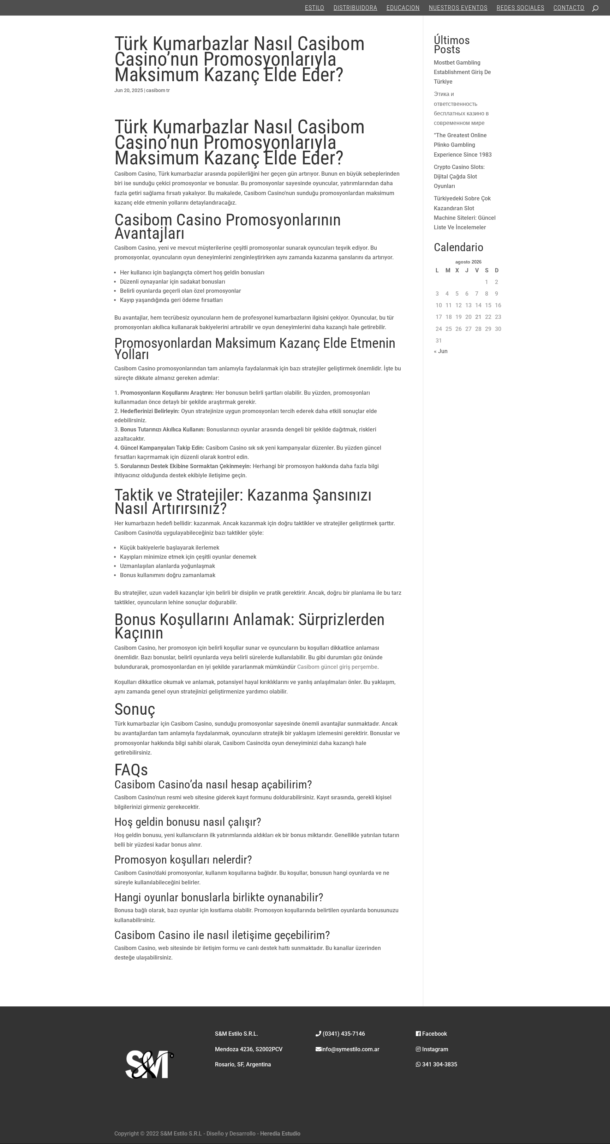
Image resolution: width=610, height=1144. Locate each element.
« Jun (441, 351)
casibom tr (158, 90)
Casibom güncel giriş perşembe (337, 667)
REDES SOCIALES (520, 8)
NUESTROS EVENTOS (458, 8)
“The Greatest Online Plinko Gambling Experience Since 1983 (463, 145)
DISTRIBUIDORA (355, 8)
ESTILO (314, 8)
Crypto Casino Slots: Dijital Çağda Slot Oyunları (459, 176)
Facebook (434, 1033)
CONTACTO (569, 8)
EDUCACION (403, 8)
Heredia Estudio (280, 1133)
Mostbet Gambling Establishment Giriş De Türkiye (462, 72)
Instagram (434, 1049)
